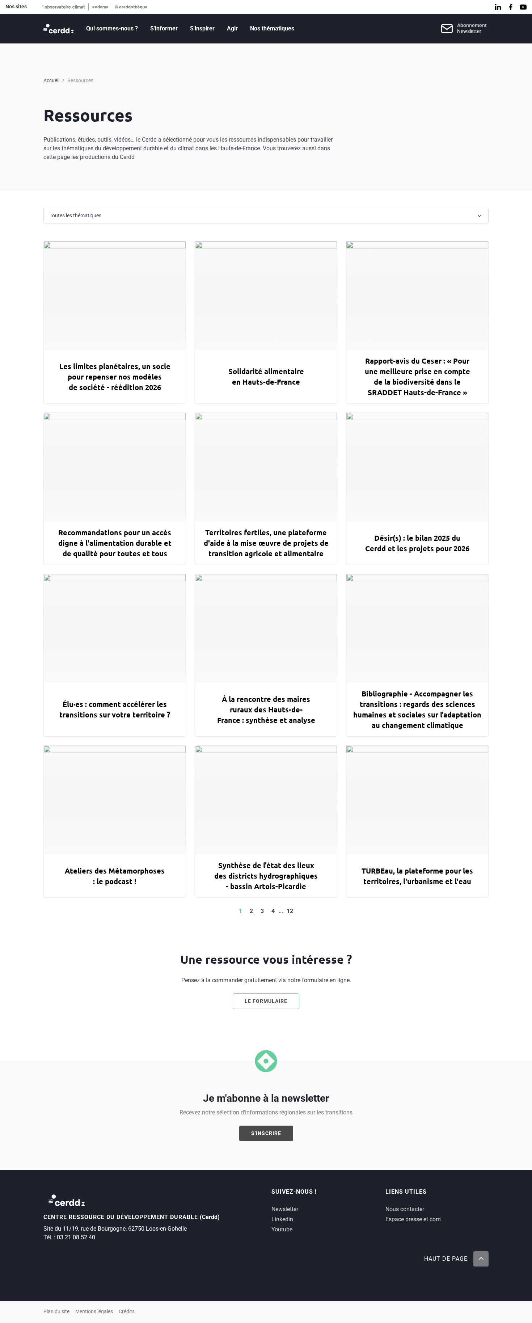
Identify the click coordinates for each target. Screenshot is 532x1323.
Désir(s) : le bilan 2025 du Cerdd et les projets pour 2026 (417, 543)
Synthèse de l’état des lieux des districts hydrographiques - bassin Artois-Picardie (266, 876)
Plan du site (56, 1312)
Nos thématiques (272, 28)
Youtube (281, 1229)
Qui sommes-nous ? (112, 28)
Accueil (51, 80)
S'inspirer (202, 28)
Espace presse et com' (413, 1219)
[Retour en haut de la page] (481, 1259)
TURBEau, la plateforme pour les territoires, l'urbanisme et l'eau (417, 876)
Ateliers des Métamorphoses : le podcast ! (115, 876)
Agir (232, 28)
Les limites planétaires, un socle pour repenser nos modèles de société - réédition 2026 (114, 376)
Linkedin (282, 1219)
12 (290, 911)
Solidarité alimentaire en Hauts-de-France (266, 376)
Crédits (127, 1312)
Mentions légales (94, 1312)
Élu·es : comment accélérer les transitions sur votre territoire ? (114, 709)
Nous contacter (404, 1209)
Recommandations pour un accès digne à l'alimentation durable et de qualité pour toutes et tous (115, 543)
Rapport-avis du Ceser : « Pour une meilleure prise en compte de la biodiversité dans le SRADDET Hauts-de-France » (417, 376)
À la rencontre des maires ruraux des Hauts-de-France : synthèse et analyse (266, 709)
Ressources (80, 80)
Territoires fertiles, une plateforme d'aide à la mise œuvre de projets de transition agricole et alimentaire (266, 543)
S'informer (164, 28)
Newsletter (284, 1209)
